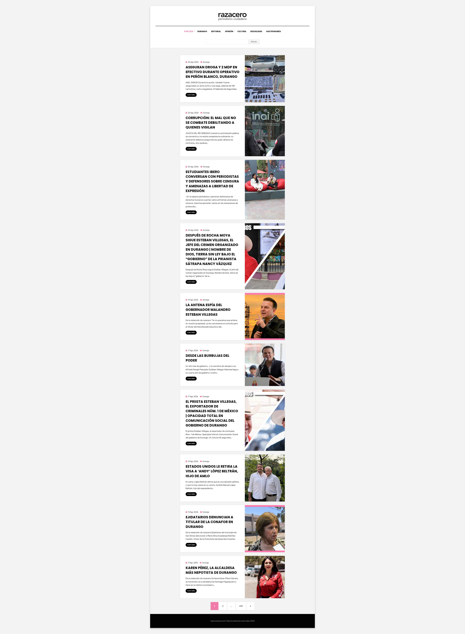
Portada (188, 31)
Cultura (241, 31)
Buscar (254, 42)
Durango (202, 31)
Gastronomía (273, 31)
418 (242, 606)
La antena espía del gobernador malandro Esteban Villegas (208, 310)
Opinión (229, 31)
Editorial (216, 31)
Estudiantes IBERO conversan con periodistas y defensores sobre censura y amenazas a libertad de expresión (212, 181)
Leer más (191, 95)
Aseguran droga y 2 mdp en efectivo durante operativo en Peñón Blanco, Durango (212, 72)
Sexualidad (256, 31)
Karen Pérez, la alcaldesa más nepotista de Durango (211, 570)
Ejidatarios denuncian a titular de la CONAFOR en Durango (209, 522)
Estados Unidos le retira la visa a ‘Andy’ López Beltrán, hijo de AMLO (212, 471)
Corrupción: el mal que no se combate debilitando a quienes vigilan (211, 123)
